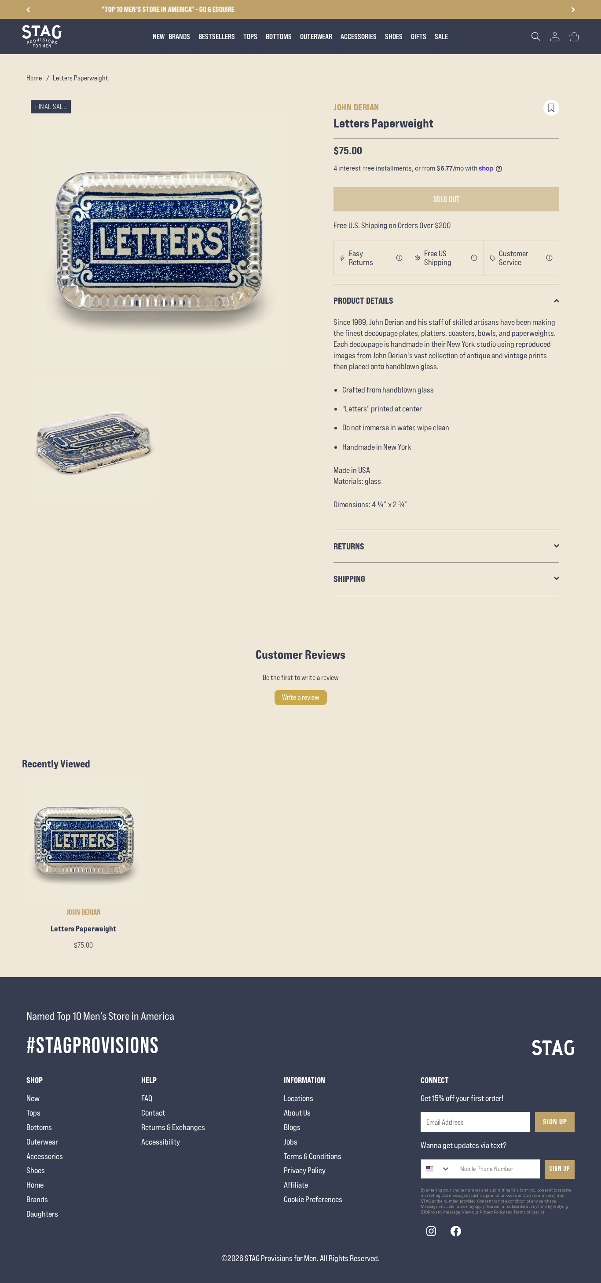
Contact (153, 1112)
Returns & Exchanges (173, 1127)
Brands (37, 1199)
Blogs (292, 1127)
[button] (573, 9)
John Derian (356, 107)
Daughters (42, 1213)
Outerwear (42, 1141)
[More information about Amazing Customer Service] (549, 258)
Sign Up (555, 1121)
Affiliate (296, 1184)
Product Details (363, 300)
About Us (297, 1112)
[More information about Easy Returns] (399, 258)
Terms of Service (529, 1212)
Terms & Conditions (312, 1156)
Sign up (559, 1169)
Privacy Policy (305, 1170)
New (33, 1098)
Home (34, 78)
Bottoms (39, 1127)
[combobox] (436, 1168)
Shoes (35, 1170)
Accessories (44, 1156)
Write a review (300, 697)
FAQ (146, 1098)
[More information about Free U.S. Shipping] (474, 258)
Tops (33, 1112)
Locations (298, 1098)
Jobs (290, 1141)
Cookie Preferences (313, 1199)
